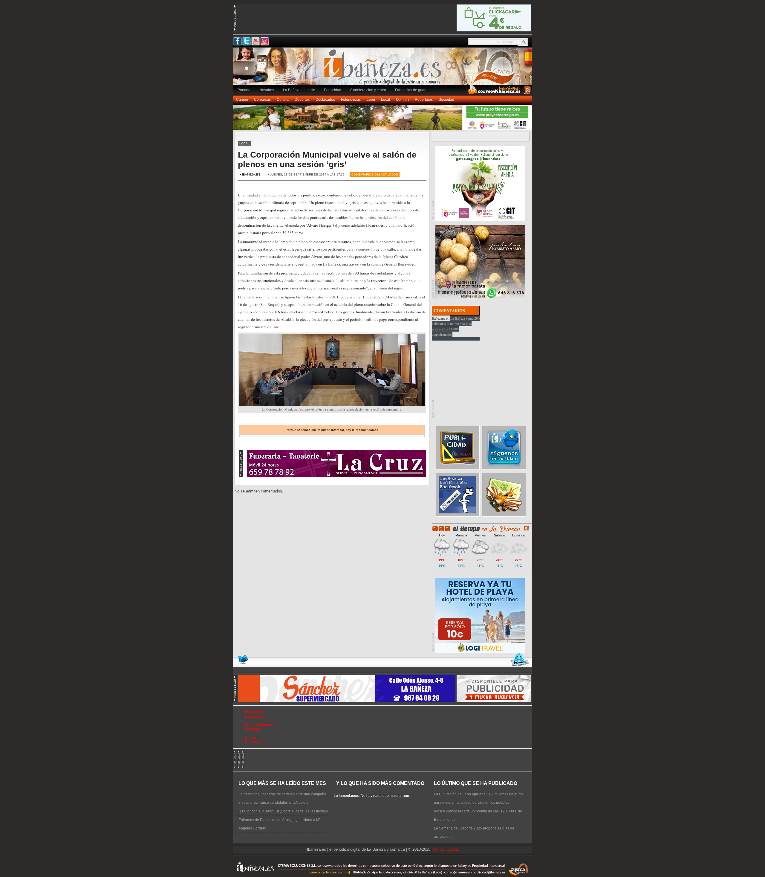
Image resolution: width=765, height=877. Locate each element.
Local (385, 99)
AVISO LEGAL (446, 849)
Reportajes (424, 99)
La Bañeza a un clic (299, 90)
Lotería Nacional (259, 724)
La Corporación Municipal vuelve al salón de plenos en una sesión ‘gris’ (327, 159)
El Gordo (252, 742)
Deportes (302, 99)
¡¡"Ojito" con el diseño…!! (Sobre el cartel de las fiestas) (283, 811)
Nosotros (266, 90)
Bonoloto (252, 729)
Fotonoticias (351, 99)
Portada (244, 90)
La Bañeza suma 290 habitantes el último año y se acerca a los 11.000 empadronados (456, 326)
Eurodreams (255, 716)
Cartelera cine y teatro (368, 90)
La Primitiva (255, 737)
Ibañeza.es (384, 69)
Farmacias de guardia (413, 90)
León (371, 99)
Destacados (325, 99)
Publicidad (332, 90)
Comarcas (262, 99)
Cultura (283, 99)
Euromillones (256, 712)
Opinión (402, 99)
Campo (242, 99)
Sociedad (446, 99)
